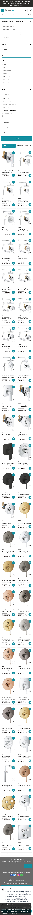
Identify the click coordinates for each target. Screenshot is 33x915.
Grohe (5, 49)
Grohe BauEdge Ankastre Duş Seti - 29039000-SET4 (23, 288)
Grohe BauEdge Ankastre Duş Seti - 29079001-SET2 (23, 347)
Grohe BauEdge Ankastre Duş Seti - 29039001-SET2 (23, 259)
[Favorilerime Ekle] (13, 164)
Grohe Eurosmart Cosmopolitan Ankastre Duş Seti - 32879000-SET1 (8, 230)
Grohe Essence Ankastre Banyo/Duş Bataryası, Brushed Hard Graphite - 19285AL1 (24, 610)
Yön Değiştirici (6, 38)
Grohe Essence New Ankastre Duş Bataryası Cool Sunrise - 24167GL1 (24, 522)
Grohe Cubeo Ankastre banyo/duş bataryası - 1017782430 (8, 464)
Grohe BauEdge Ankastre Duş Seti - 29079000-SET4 (23, 317)
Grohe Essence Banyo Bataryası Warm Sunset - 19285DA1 (8, 698)
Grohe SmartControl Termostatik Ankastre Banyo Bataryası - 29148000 (24, 844)
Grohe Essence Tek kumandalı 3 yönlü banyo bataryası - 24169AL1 (24, 581)
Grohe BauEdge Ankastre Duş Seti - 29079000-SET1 (23, 171)
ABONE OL (28, 866)
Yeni (5, 132)
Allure (5, 67)
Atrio (5, 73)
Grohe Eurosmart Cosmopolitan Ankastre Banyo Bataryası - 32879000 (24, 464)
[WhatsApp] (21, 875)
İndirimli (6, 127)
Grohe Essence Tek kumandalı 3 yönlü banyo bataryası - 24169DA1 (8, 669)
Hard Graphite (8, 113)
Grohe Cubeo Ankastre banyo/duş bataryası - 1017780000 (8, 405)
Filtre (4, 145)
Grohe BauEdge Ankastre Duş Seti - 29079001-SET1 (7, 347)
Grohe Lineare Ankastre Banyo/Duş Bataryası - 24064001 (24, 757)
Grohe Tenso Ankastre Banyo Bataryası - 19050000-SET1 (24, 376)
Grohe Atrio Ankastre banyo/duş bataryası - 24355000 (24, 815)
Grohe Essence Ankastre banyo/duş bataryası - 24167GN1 (8, 581)
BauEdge (6, 82)
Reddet (18, 898)
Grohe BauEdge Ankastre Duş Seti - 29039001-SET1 (7, 259)
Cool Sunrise (7, 101)
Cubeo (6, 64)
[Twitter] (14, 875)
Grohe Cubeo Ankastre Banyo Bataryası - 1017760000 (8, 171)
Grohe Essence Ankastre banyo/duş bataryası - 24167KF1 (24, 493)
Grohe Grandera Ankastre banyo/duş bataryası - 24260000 (23, 698)
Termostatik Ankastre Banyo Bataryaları (12, 32)
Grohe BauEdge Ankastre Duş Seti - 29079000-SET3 (7, 317)
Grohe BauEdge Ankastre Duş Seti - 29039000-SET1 (23, 230)
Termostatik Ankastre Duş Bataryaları (12, 35)
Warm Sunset (7, 107)
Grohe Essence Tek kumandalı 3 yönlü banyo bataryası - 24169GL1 (8, 639)
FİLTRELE (16, 138)
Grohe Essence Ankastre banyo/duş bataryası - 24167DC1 (24, 639)
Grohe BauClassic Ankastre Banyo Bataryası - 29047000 (7, 757)
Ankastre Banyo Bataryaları (9, 26)
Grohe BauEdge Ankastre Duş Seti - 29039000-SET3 (7, 288)
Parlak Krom (7, 98)
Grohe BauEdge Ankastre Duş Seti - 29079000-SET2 (23, 200)
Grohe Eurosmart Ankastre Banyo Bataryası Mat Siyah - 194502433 (7, 493)
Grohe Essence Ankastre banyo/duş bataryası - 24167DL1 (24, 786)
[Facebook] (11, 875)
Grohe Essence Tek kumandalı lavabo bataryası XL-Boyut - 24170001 (7, 786)
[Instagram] (18, 875)
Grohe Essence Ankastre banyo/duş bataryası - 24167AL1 (8, 552)
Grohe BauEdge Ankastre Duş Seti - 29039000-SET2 (7, 200)
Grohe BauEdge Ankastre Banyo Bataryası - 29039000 (7, 435)
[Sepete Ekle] (13, 175)
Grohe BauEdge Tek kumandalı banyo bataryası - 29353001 (23, 405)
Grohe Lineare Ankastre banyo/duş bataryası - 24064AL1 (8, 844)
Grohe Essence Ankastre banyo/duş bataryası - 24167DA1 (8, 610)
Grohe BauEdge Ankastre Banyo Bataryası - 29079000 (23, 435)
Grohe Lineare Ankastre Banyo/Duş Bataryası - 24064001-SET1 (8, 376)
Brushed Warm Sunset (10, 110)
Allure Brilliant (7, 70)
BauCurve (6, 79)
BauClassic (7, 76)
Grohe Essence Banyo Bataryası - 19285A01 (7, 727)
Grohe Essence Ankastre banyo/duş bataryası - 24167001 (24, 552)
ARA (29, 14)
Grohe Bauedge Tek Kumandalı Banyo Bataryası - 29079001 (7, 522)
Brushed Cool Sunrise (10, 104)
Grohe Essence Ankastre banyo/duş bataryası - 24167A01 (24, 669)
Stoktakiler (6, 122)
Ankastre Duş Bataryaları (8, 29)
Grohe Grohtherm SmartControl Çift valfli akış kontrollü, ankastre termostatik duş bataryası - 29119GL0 (8, 815)
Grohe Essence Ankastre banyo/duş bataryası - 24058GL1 (24, 727)
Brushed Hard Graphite (10, 116)
